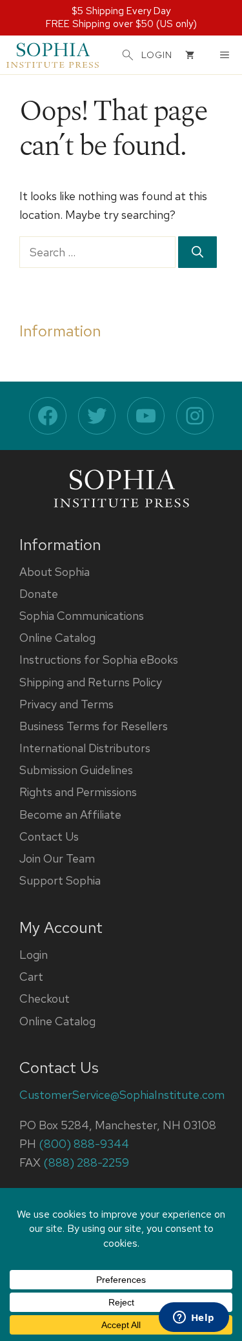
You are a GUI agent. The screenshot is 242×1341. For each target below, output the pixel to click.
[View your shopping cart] (189, 55)
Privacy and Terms (66, 704)
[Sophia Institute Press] (52, 55)
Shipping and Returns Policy (90, 682)
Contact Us (49, 836)
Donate (38, 593)
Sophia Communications (81, 615)
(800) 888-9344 (84, 1143)
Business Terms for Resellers (93, 726)
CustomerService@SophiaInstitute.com (122, 1094)
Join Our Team (57, 858)
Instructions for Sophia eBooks (98, 659)
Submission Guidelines (76, 770)
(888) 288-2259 (86, 1162)
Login (33, 954)
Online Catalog (57, 637)
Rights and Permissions (78, 791)
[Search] (197, 252)
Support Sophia (60, 880)
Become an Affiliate (70, 814)
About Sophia (54, 571)
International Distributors (84, 748)
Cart (31, 976)
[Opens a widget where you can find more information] (193, 1318)
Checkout (44, 998)
